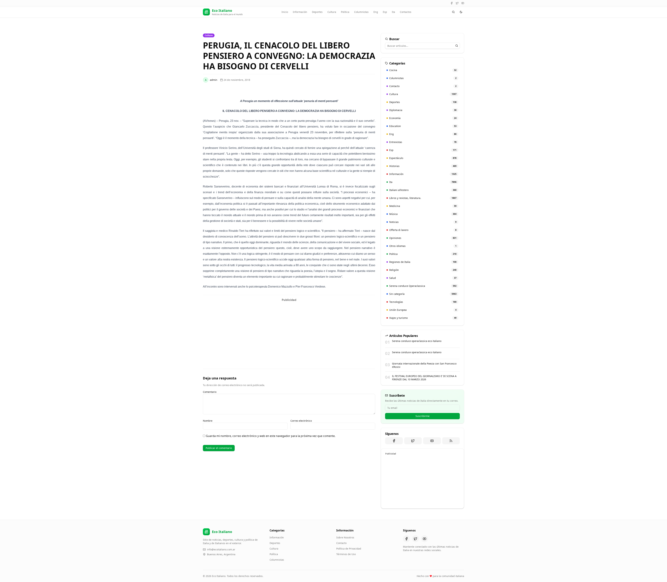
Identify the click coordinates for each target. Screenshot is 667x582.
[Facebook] (451, 3)
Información (300, 12)
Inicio (285, 12)
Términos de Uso (346, 554)
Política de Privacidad (348, 548)
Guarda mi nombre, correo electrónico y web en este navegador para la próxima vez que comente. (270, 436)
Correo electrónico (301, 420)
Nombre (207, 420)
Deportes (317, 12)
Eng (375, 12)
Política (274, 554)
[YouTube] (462, 3)
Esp (385, 12)
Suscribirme (422, 416)
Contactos (405, 12)
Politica (345, 12)
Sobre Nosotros (345, 537)
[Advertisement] (289, 327)
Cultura (331, 12)
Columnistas (361, 12)
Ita (393, 12)
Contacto (341, 543)
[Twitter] (457, 3)
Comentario (209, 392)
